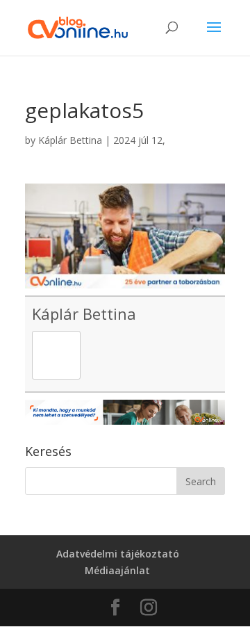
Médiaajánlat (117, 570)
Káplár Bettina (70, 140)
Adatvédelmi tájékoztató (117, 553)
